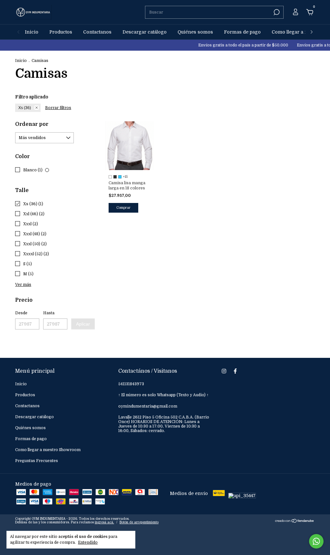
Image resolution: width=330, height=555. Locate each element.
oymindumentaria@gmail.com (147, 406)
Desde (21, 313)
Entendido (88, 542)
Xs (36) (24, 108)
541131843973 (131, 384)
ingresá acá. (104, 522)
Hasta (48, 313)
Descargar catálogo (144, 32)
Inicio (31, 32)
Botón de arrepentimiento (139, 522)
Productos (60, 32)
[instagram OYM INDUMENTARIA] (224, 371)
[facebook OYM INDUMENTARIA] (235, 371)
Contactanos (97, 32)
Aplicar (83, 324)
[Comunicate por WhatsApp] (316, 541)
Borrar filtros (58, 108)
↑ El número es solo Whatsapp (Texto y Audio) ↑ (163, 395)
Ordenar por (31, 124)
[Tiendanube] (295, 521)
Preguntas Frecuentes (36, 461)
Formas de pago (242, 32)
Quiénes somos (195, 32)
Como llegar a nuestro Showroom (48, 450)
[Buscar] (276, 12)
